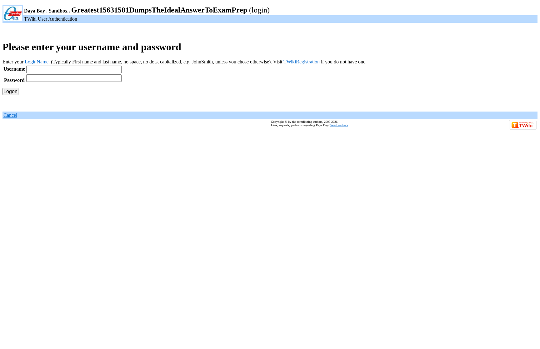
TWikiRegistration (301, 61)
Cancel (10, 115)
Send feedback (339, 125)
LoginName (36, 61)
